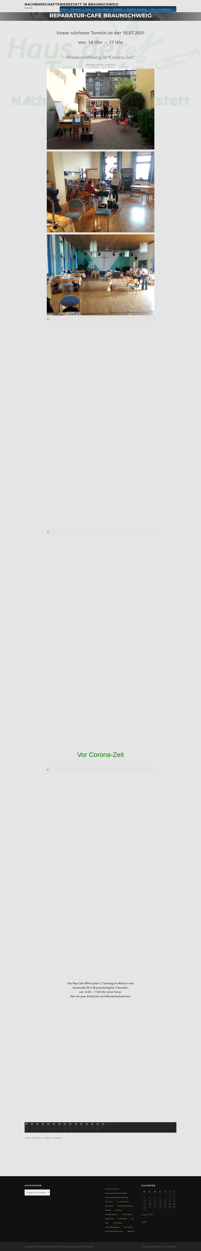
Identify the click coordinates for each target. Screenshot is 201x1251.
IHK (133, 1218)
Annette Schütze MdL (112, 1189)
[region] (100, 1067)
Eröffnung (118, 1210)
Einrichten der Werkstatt (125, 1206)
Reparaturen (76, 9)
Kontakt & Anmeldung (137, 9)
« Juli (144, 1222)
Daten (88, 9)
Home (63, 9)
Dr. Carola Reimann (123, 1201)
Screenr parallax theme (152, 1246)
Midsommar (131, 1231)
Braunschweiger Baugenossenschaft (116, 1197)
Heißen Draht (109, 1218)
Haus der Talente (127, 1214)
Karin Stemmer (128, 1227)
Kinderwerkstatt (102, 9)
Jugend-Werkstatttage (112, 1227)
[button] (29, 1061)
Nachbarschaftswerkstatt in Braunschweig (72, 4)
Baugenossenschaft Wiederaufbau (116, 1193)
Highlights (117, 9)
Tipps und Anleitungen (161, 9)
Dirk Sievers (109, 1201)
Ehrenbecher (109, 1206)
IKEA (106, 1223)
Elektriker (108, 1210)
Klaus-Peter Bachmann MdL (114, 1231)
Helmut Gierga (122, 1218)
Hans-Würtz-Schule (111, 1214)
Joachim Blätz (117, 1223)
